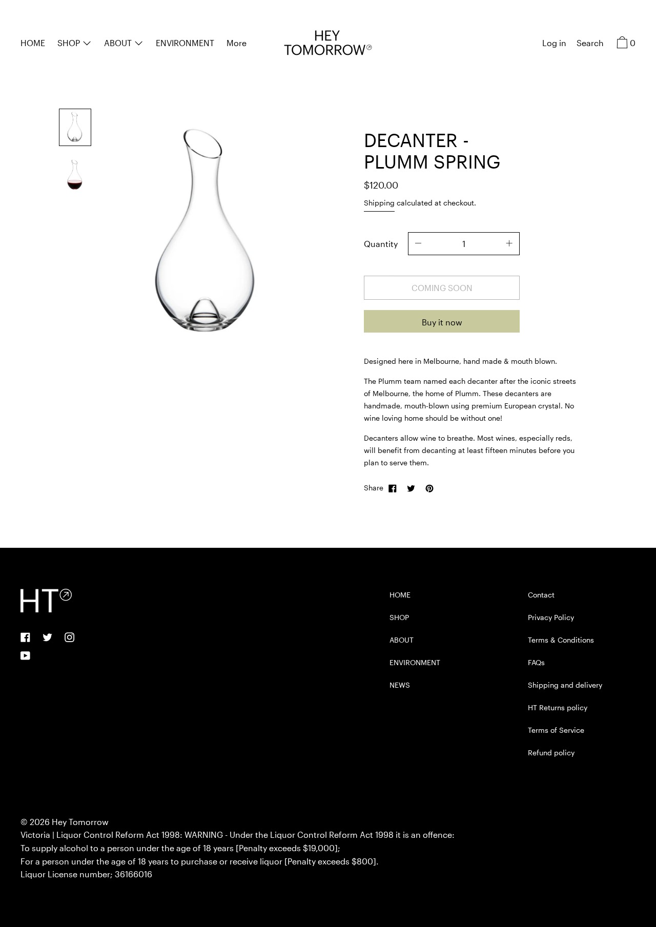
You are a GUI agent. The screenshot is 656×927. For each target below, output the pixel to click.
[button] (590, 44)
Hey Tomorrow (80, 822)
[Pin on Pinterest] (429, 488)
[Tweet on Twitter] (411, 488)
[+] (509, 244)
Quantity (381, 244)
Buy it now (442, 322)
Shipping (379, 202)
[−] (418, 244)
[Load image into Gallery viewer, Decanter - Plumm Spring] (75, 127)
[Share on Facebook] (392, 488)
